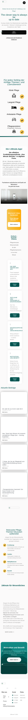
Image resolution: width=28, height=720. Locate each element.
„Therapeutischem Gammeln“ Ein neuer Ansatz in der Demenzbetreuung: (12, 491)
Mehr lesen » (5, 412)
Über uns (4, 696)
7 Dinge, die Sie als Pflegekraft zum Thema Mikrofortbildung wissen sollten (13, 463)
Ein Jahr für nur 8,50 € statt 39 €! (12, 409)
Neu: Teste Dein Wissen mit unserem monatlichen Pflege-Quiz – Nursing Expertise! (13, 435)
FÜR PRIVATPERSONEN (7, 705)
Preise (5, 701)
